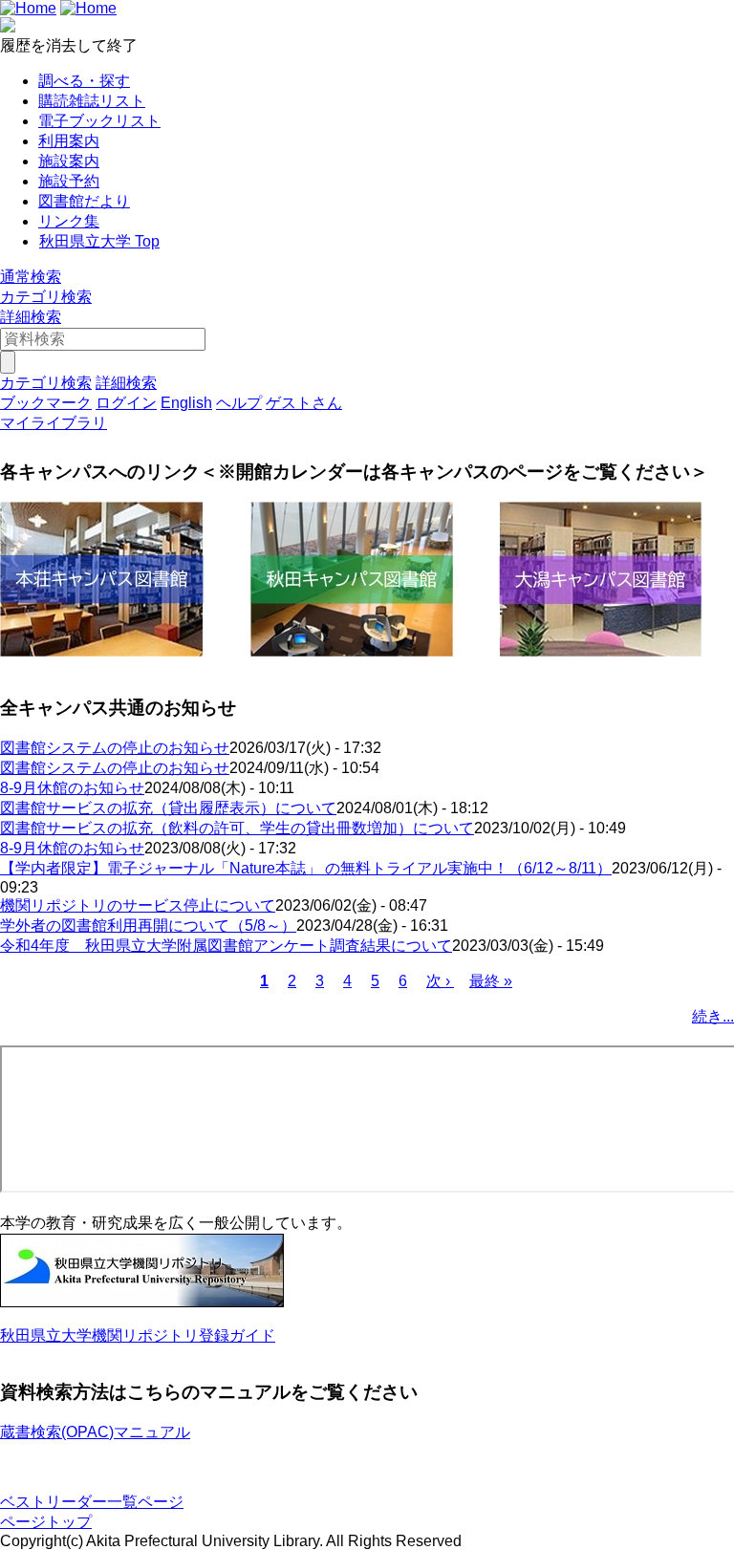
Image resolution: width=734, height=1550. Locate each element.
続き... (713, 1016)
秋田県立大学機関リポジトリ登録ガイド (137, 1335)
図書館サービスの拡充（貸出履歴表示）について (168, 808)
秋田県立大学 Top (99, 241)
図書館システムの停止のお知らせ (114, 748)
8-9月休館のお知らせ (72, 788)
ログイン (126, 403)
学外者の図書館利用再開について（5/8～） (148, 925)
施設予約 (68, 181)
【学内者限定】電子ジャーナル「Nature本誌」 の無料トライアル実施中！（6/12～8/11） (306, 868)
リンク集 (68, 221)
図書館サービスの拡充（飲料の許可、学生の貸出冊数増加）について (237, 828)
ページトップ (46, 1522)
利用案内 (68, 141)
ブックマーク (46, 403)
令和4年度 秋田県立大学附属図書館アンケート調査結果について (226, 945)
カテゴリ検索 (46, 297)
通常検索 (30, 277)
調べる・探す (84, 81)
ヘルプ (239, 403)
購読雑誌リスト (91, 101)
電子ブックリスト (99, 121)
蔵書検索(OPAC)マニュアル (95, 1432)
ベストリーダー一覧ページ (92, 1502)
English (186, 403)
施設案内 (68, 161)
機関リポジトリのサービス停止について (137, 905)
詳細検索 (30, 317)
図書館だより (84, 201)
